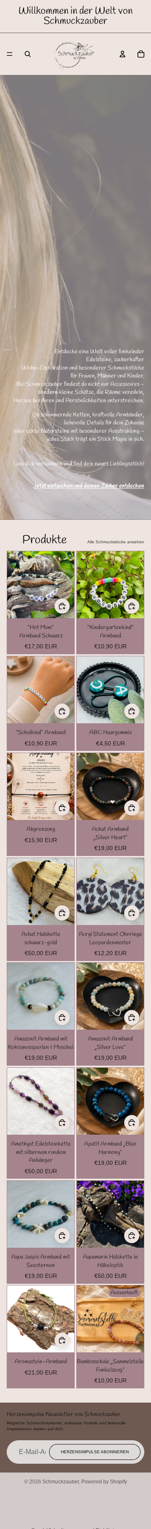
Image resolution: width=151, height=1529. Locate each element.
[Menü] (9, 54)
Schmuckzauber (60, 1482)
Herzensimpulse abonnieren (95, 1451)
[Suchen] (27, 54)
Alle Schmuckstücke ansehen (115, 542)
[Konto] (122, 54)
